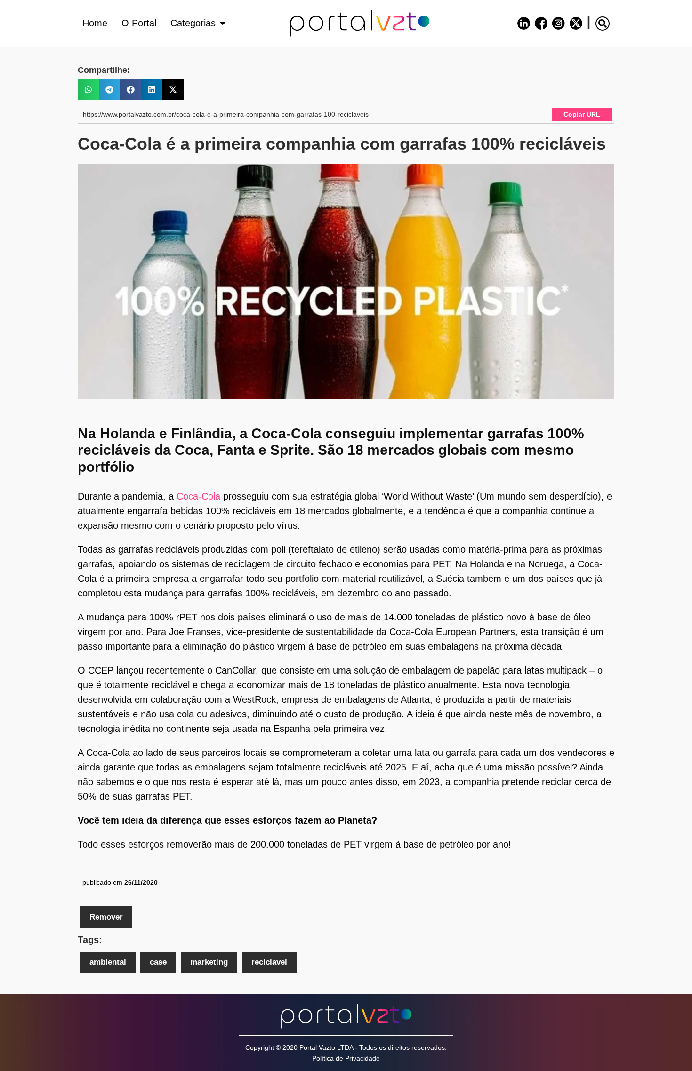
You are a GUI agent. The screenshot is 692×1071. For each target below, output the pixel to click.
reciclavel (269, 962)
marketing (209, 962)
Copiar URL (581, 114)
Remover (106, 916)
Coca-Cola (198, 496)
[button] (602, 23)
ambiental (107, 962)
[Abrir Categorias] (222, 23)
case (158, 962)
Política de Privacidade (346, 1058)
